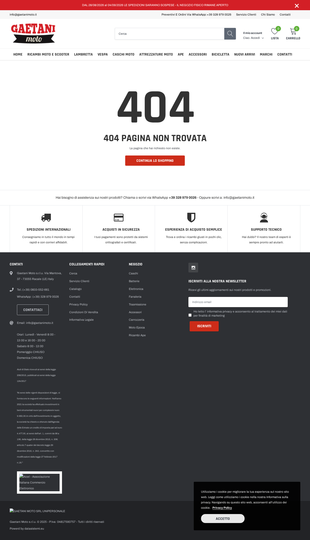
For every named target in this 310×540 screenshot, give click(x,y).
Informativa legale (81, 319)
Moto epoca (137, 327)
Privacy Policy (78, 304)
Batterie (134, 281)
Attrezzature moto (156, 54)
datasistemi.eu (34, 528)
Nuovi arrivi (244, 54)
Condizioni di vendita (83, 312)
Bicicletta (220, 54)
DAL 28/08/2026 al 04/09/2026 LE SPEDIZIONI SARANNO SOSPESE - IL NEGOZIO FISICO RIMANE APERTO (155, 5)
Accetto (223, 518)
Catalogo (75, 289)
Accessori (198, 54)
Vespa (103, 54)
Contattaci (32, 309)
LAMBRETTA (83, 54)
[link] (193, 267)
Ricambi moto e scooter (48, 54)
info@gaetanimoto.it (23, 14)
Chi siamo (268, 14)
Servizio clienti (246, 14)
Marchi (266, 54)
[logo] (34, 34)
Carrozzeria (136, 319)
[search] (230, 34)
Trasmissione (137, 304)
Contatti (285, 14)
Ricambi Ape (137, 335)
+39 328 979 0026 (219, 14)
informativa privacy (219, 311)
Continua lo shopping (155, 160)
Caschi (133, 273)
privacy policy (222, 507)
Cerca (73, 273)
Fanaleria (135, 296)
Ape (181, 54)
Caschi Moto (123, 54)
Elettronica (136, 289)
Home (18, 54)
